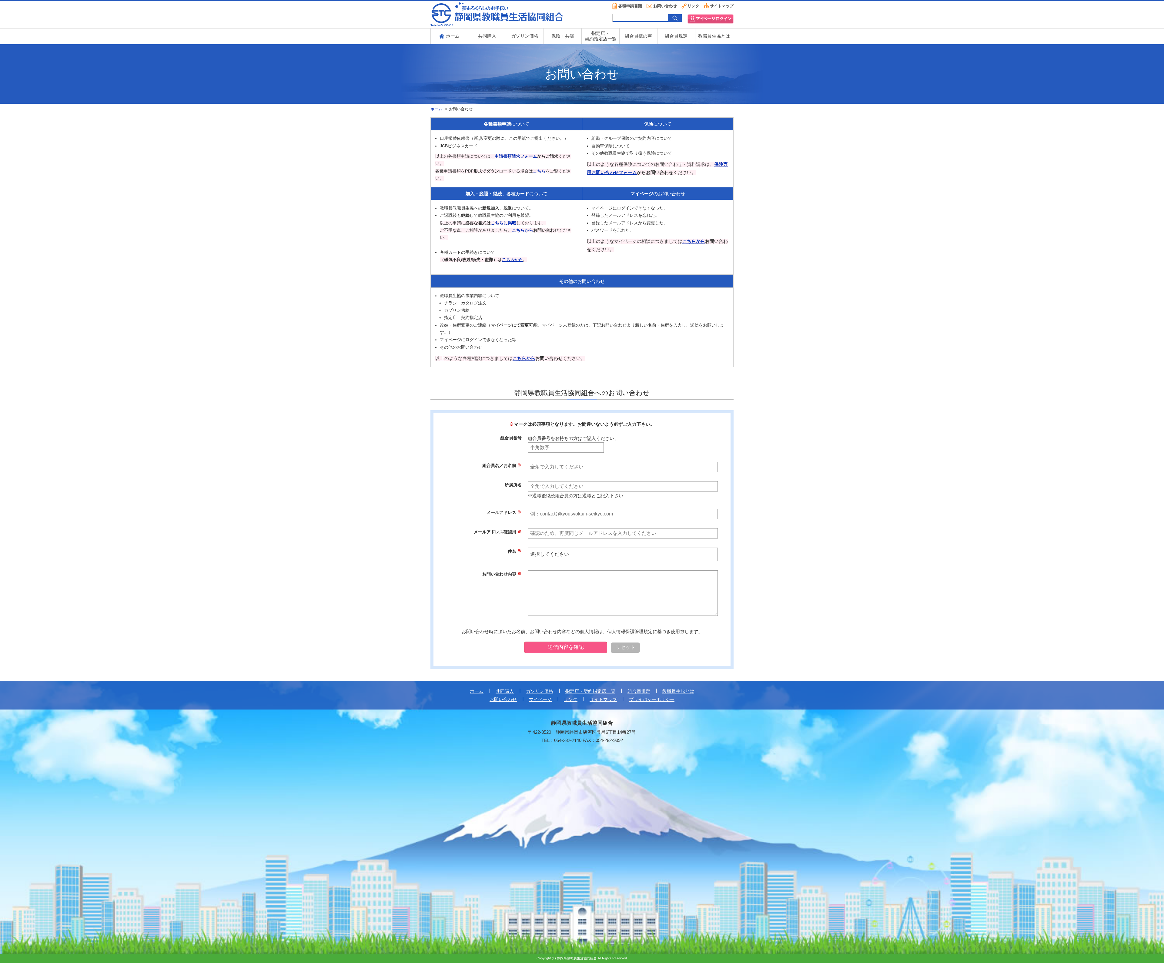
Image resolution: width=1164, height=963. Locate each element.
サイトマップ (722, 6)
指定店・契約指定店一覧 (590, 691)
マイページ (540, 699)
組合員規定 (676, 36)
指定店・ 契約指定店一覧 (601, 36)
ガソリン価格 (524, 36)
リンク (693, 6)
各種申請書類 (630, 6)
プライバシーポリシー (651, 699)
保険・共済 (562, 36)
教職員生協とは (714, 36)
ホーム (476, 691)
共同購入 (487, 36)
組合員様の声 (638, 36)
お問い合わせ (665, 6)
